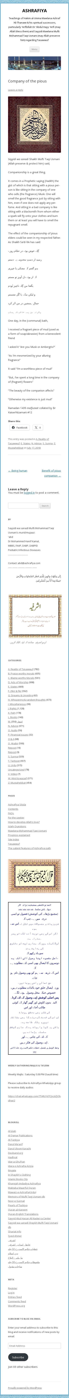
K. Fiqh (11, 712)
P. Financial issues (18, 734)
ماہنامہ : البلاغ (15, 1257)
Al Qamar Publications (20, 1135)
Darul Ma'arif (15, 1144)
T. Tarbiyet (14, 760)
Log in (11, 1292)
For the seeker (16, 817)
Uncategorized (16, 769)
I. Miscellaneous (17, 704)
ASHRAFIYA (34, 10)
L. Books (12, 717)
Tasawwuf (14, 843)
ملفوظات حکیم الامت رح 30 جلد (24, 1262)
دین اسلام (13, 1253)
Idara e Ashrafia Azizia (20, 1166)
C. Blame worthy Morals (21, 678)
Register (12, 1288)
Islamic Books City (18, 1179)
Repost (12, 747)
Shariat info (14, 1231)
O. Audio (12, 730)
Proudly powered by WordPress (25, 1387)
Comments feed (17, 1301)
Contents (13, 809)
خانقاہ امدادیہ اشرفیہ (19, 1244)
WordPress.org (16, 1305)
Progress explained (19, 835)
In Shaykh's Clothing (19, 1174)
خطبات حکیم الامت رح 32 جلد (23, 1249)
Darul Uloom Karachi (19, 1148)
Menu (34, 49)
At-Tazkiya (14, 1139)
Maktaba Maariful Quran (22, 1188)
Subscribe (18, 1357)
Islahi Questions (17, 826)
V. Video (12, 774)
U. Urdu (12, 765)
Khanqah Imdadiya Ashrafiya (24, 1183)
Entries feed (15, 1297)
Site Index (13, 839)
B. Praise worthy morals (21, 673)
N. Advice (36, 443)
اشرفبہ (11, 1240)
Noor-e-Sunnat (16, 1201)
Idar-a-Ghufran (16, 1161)
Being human (17, 470)
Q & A (11, 739)
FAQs (11, 813)
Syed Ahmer (15, 1236)
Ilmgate (12, 1170)
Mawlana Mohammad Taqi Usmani (27, 830)
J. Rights (12, 708)
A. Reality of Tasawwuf (20, 669)
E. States (25, 443)
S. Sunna (48, 443)
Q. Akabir (13, 743)
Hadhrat (12, 1157)
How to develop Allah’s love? (24, 822)
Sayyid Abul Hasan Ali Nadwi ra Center (29, 1218)
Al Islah (12, 1131)
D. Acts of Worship (18, 682)
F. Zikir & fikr (15, 691)
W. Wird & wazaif (17, 778)
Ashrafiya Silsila (17, 804)
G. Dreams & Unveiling (20, 695)
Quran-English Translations (23, 1214)
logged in (29, 492)
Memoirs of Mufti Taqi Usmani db (26, 1196)
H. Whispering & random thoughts (27, 699)
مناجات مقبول (15, 1266)
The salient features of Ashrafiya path (29, 848)
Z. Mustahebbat (17, 782)
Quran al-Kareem (17, 1209)
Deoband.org (15, 1153)
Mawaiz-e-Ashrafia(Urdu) (22, 1192)
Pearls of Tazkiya (17, 1205)
